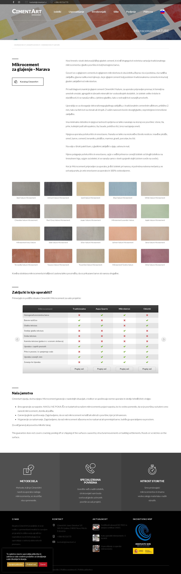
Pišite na (148, 11)
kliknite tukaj (44, 425)
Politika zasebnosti (68, 569)
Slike (116, 11)
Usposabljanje (76, 11)
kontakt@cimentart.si (66, 542)
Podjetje (131, 11)
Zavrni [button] (42, 564)
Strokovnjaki (99, 11)
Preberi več (31, 564)
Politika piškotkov (85, 569)
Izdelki (57, 11)
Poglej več (79, 369)
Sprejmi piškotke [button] (16, 564)
